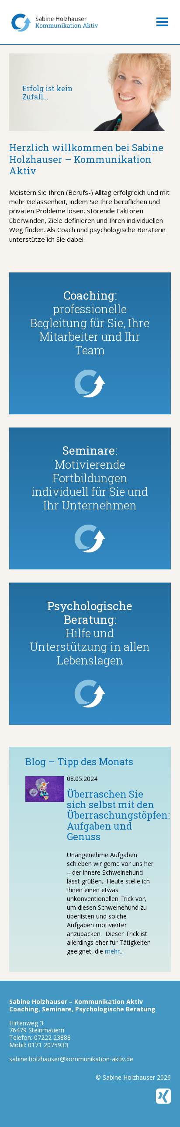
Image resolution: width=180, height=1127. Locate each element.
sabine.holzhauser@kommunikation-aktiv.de (71, 1059)
